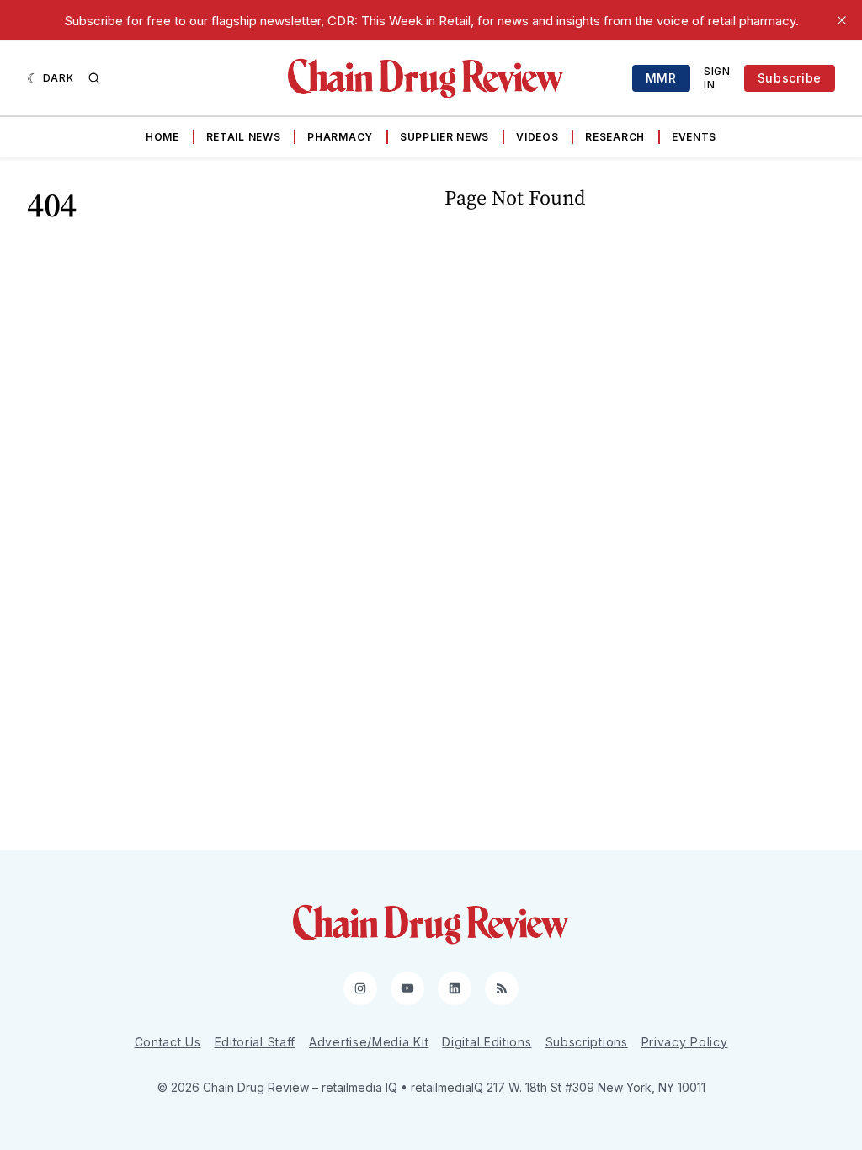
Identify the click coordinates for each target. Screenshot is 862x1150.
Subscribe (790, 78)
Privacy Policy (684, 1042)
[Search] (94, 78)
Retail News (243, 136)
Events (694, 136)
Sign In (717, 78)
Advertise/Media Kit (368, 1042)
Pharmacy (340, 136)
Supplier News (444, 136)
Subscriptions (586, 1042)
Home (162, 136)
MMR (661, 78)
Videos (537, 136)
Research (615, 136)
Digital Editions (486, 1042)
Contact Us (168, 1042)
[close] (841, 20)
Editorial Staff (255, 1042)
